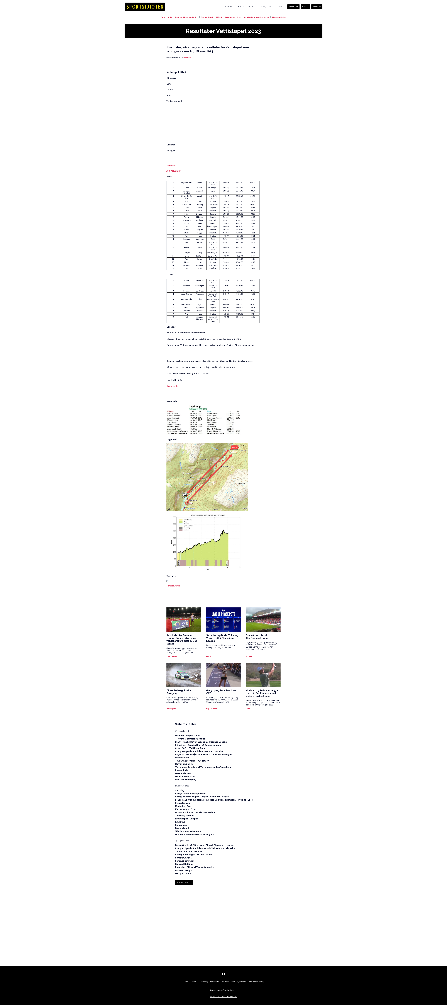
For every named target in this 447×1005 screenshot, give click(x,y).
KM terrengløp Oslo (185, 809)
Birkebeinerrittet (233, 17)
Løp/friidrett (229, 6)
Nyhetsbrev (241, 982)
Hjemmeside (172, 386)
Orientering (261, 6)
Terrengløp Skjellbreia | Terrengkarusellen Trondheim (203, 767)
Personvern (214, 982)
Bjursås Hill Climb (184, 864)
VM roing (179, 790)
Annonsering (203, 982)
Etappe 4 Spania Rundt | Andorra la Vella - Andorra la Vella (205, 848)
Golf (271, 6)
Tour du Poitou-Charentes (188, 851)
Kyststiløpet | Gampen (186, 818)
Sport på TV (166, 17)
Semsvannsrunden (184, 861)
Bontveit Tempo (183, 870)
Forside (185, 982)
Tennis (279, 6)
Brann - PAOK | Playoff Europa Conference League (201, 742)
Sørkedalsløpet (183, 858)
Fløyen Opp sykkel (184, 764)
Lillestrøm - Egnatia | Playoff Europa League (198, 745)
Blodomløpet (182, 828)
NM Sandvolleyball (185, 776)
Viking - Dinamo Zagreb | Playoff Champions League (202, 796)
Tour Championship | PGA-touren (192, 761)
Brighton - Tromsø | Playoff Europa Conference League (203, 754)
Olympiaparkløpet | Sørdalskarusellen (195, 812)
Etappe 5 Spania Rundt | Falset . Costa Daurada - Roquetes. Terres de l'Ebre (214, 800)
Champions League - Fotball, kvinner (194, 854)
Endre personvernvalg (256, 982)
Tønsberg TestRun (184, 815)
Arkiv (233, 982)
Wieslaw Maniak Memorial (188, 831)
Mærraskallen (182, 757)
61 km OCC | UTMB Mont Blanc (190, 748)
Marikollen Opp (183, 806)
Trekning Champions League (190, 739)
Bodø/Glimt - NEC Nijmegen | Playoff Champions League (204, 845)
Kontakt (193, 982)
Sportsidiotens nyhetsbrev (256, 17)
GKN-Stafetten (183, 773)
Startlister (171, 165)
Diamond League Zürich (186, 17)
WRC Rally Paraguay (185, 779)
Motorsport (171, 709)
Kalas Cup (180, 822)
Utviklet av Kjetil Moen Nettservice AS (223, 996)
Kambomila (181, 825)
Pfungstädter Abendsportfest (190, 793)
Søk (304, 7)
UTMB (219, 17)
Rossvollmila (181, 770)
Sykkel (250, 6)
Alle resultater (279, 17)
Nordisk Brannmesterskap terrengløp (194, 834)
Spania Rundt (207, 17)
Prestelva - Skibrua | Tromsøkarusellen (195, 867)
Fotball (241, 6)
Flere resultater (173, 585)
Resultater (293, 6)
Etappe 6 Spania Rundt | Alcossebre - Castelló (199, 751)
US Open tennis (183, 873)
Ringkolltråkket (183, 803)
